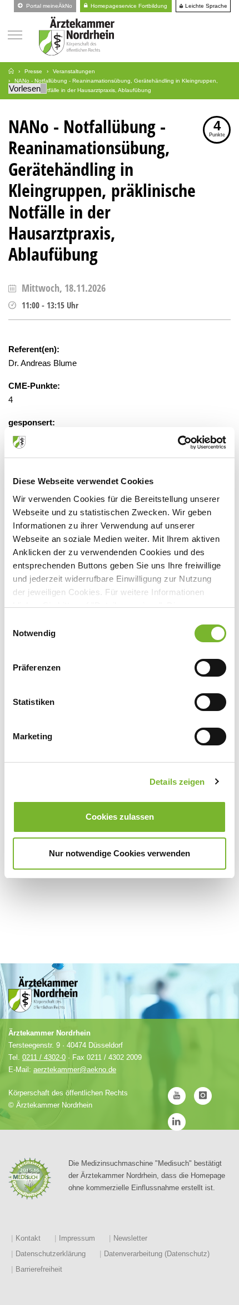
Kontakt (28, 1238)
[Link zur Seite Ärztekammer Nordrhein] (11, 71)
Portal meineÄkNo (48, 6)
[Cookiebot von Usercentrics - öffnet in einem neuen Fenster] (177, 442)
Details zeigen (177, 781)
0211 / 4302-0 (44, 1057)
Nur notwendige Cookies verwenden (119, 853)
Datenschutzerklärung (51, 1254)
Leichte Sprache (205, 6)
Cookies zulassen (120, 816)
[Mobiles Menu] (15, 33)
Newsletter (130, 1238)
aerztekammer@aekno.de (74, 1069)
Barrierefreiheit (39, 1269)
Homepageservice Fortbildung (128, 6)
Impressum (77, 1238)
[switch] (210, 668)
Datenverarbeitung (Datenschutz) (157, 1254)
